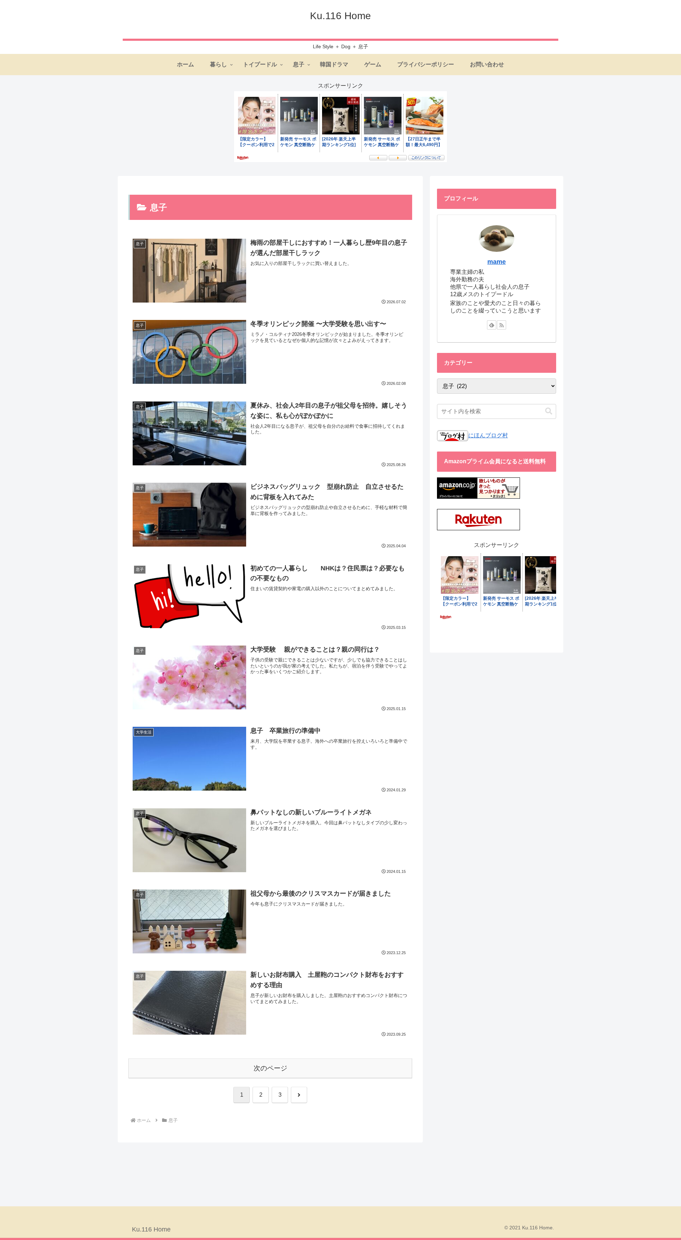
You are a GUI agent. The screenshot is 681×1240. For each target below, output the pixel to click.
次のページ (270, 1068)
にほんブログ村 (488, 435)
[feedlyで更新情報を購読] (491, 325)
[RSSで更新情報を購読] (501, 325)
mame (496, 261)
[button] (548, 411)
